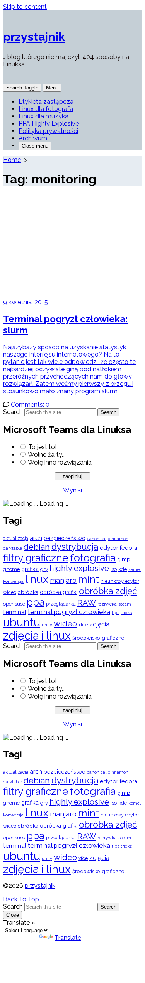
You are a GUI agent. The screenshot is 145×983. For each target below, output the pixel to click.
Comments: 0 (30, 404)
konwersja (13, 581)
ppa (35, 602)
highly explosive (79, 568)
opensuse (14, 604)
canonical (96, 538)
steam (124, 604)
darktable (12, 548)
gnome (11, 569)
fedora (128, 547)
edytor (109, 547)
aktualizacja (15, 538)
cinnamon (118, 538)
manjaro (63, 580)
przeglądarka (61, 604)
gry (44, 569)
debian (37, 547)
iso (114, 569)
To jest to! (42, 447)
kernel (134, 569)
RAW (86, 603)
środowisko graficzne (98, 638)
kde (122, 569)
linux (36, 579)
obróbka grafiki (58, 592)
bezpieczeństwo (64, 538)
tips (115, 612)
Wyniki (72, 490)
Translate (68, 937)
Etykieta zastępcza (46, 101)
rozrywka (107, 604)
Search (13, 412)
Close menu (35, 146)
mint (88, 579)
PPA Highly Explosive (49, 123)
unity (47, 625)
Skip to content (25, 6)
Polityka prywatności (48, 131)
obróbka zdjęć (108, 591)
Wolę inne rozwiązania (60, 462)
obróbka (28, 592)
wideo (65, 623)
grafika (30, 569)
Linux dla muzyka (43, 116)
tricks (126, 612)
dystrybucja (74, 547)
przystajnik (40, 885)
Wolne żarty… (46, 454)
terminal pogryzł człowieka (69, 612)
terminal (14, 612)
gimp (123, 559)
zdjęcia (99, 624)
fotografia (93, 558)
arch (36, 538)
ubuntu (21, 622)
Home (12, 159)
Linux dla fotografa (46, 109)
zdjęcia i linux (37, 635)
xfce (83, 625)
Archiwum (33, 138)
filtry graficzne (35, 558)
